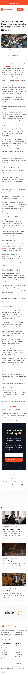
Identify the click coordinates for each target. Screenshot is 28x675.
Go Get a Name (8, 591)
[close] (26, 2)
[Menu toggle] (25, 9)
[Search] (14, 9)
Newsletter (4, 18)
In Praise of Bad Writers (11, 529)
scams (8, 66)
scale (14, 406)
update (22, 97)
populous (17, 80)
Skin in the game (9, 561)
